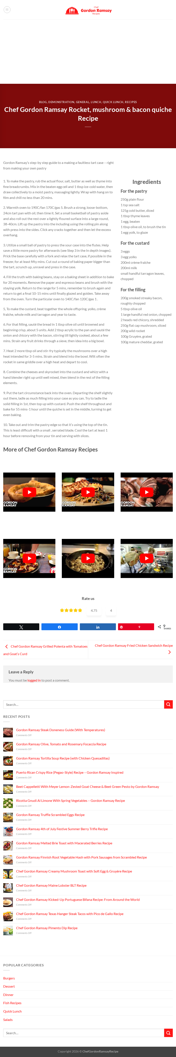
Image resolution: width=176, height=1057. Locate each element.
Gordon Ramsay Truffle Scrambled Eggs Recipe (50, 815)
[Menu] (7, 9)
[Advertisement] (88, 51)
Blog (43, 102)
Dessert (9, 986)
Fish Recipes (12, 1003)
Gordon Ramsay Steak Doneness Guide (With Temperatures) (60, 730)
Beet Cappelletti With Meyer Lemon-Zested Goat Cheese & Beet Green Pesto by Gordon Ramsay (87, 786)
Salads (8, 1019)
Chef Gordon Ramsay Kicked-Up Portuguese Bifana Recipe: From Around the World (78, 899)
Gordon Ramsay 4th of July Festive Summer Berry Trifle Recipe (62, 829)
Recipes (131, 102)
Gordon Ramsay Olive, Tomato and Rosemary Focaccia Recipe (61, 744)
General (83, 102)
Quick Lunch (113, 102)
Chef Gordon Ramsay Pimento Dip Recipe (46, 928)
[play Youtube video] (29, 492)
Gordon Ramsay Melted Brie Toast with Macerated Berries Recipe (64, 843)
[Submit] (168, 704)
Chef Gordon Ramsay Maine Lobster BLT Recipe (51, 885)
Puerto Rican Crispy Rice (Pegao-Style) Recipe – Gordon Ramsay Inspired (69, 772)
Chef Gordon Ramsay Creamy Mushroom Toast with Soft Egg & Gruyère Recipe (74, 871)
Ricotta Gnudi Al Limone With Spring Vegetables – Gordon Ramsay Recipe (70, 801)
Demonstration (61, 102)
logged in (34, 680)
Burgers (9, 978)
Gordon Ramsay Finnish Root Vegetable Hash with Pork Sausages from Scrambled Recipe (81, 857)
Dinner (8, 995)
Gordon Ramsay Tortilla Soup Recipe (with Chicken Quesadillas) (63, 758)
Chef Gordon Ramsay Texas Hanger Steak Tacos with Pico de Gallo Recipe (69, 914)
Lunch (96, 102)
